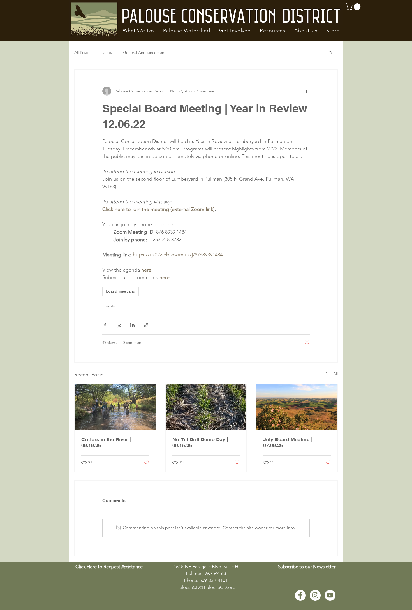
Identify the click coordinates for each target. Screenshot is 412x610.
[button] (138, 30)
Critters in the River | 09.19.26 (106, 442)
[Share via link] (146, 325)
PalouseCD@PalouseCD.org (206, 587)
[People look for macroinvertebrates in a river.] (115, 407)
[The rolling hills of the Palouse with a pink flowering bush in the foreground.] (296, 407)
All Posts (81, 52)
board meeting (120, 291)
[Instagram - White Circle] (315, 595)
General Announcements (145, 52)
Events (106, 52)
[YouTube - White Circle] (330, 595)
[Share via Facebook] (105, 325)
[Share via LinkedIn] (132, 325)
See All (331, 373)
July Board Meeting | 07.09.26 (288, 442)
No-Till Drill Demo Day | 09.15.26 (200, 442)
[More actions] (306, 91)
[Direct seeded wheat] (206, 407)
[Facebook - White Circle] (300, 595)
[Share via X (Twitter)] (118, 325)
